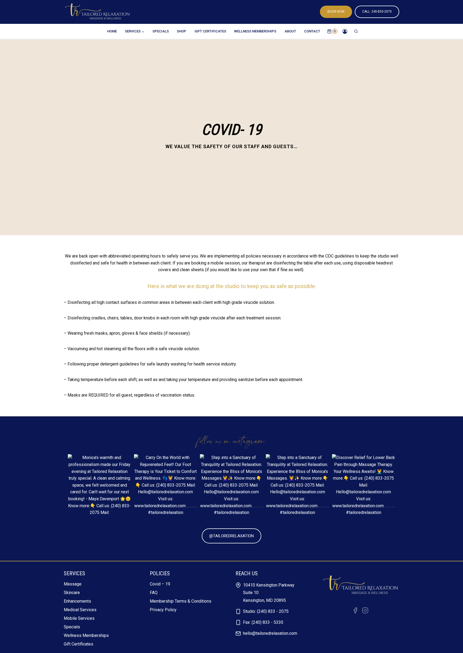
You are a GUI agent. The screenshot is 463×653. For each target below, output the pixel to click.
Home (112, 31)
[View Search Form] (356, 31)
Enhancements (77, 601)
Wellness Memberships (255, 31)
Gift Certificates (210, 31)
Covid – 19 (160, 584)
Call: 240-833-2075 (377, 11)
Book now (336, 11)
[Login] (344, 31)
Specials (160, 31)
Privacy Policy (163, 609)
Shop (181, 31)
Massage (72, 584)
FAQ (154, 592)
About (290, 31)
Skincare (72, 592)
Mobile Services (79, 618)
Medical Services (80, 609)
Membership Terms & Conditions (180, 601)
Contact (312, 31)
